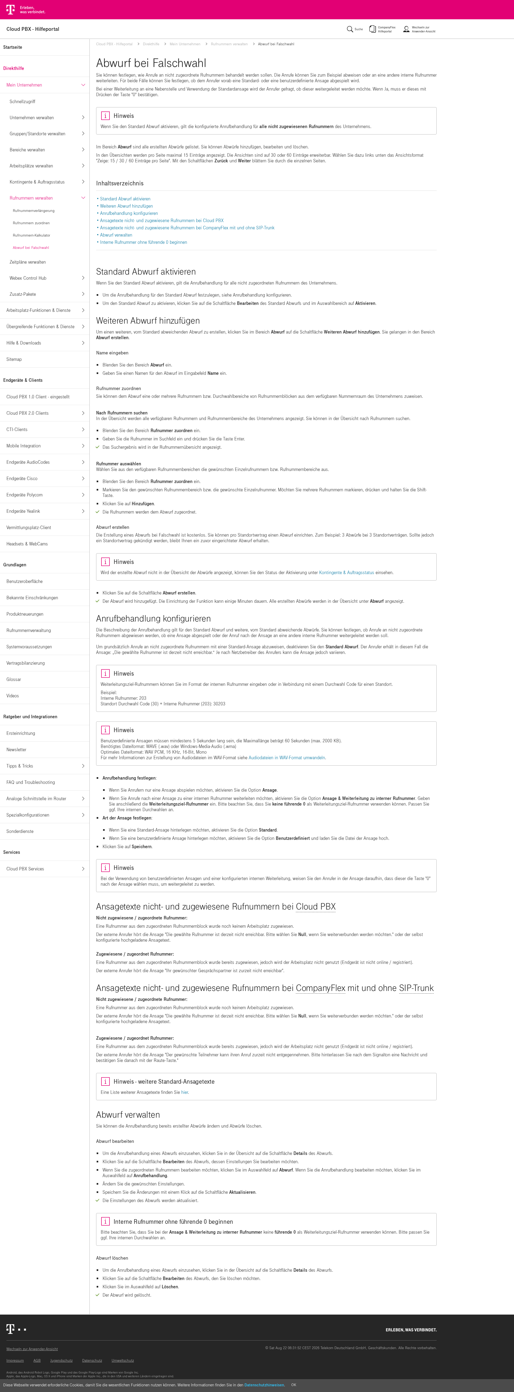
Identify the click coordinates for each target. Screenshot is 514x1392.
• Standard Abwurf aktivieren (123, 199)
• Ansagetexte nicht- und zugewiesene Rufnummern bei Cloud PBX (160, 220)
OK (293, 1385)
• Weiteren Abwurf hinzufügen (125, 206)
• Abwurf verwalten (114, 235)
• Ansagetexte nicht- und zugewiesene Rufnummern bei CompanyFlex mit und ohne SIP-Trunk (185, 228)
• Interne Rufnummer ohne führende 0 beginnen (142, 242)
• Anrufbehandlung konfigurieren (127, 213)
